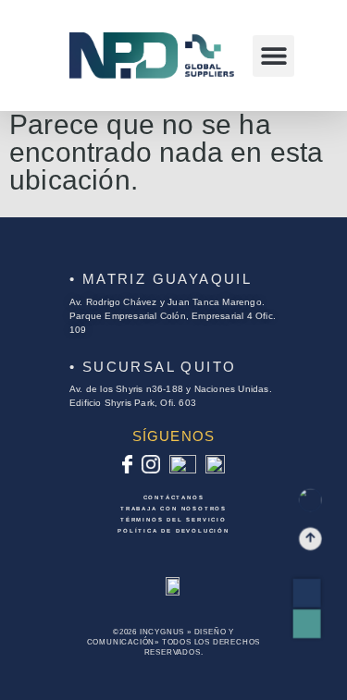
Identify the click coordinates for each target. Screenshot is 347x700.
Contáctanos (173, 497)
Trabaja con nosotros (173, 508)
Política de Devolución (173, 531)
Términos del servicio (173, 519)
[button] (273, 56)
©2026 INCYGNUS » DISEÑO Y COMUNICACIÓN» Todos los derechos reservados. (174, 642)
